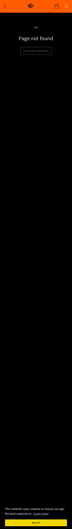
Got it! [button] (36, 522)
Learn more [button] (41, 513)
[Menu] (4, 6)
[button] (66, 6)
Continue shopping (36, 51)
